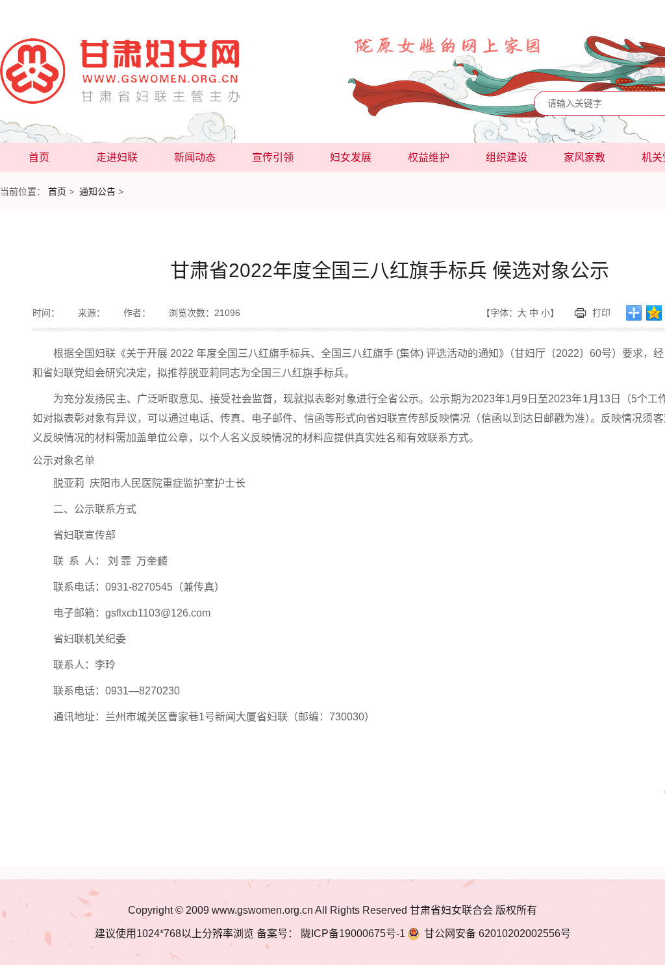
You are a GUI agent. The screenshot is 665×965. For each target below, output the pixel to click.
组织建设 (506, 157)
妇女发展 (350, 157)
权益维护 (428, 157)
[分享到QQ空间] (654, 313)
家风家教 (584, 157)
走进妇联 (117, 157)
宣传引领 (273, 157)
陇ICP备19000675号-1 (351, 933)
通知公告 (97, 191)
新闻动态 (195, 157)
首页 (39, 157)
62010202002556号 (497, 933)
